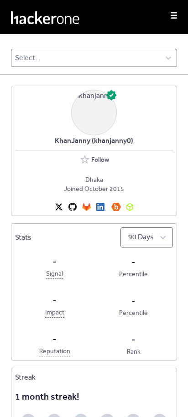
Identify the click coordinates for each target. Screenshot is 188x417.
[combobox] (15, 57)
